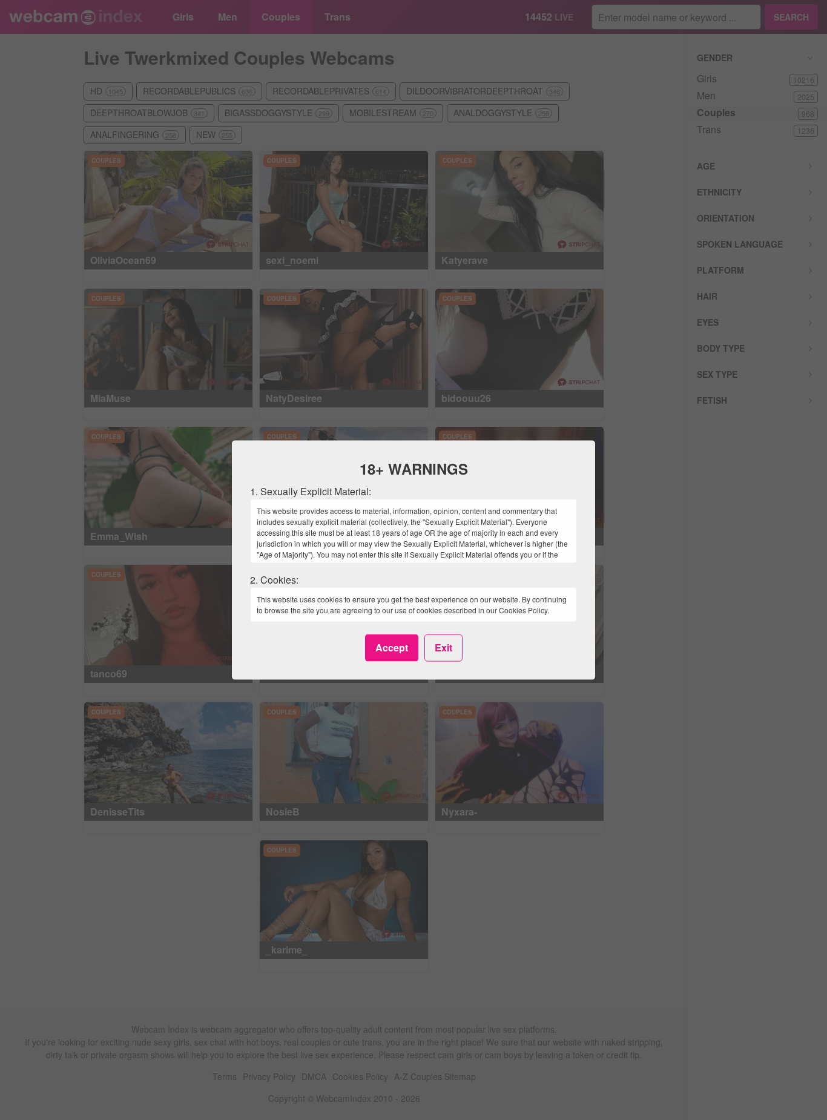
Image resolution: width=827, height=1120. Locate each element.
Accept (391, 647)
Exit (443, 647)
